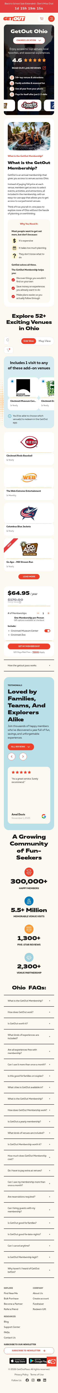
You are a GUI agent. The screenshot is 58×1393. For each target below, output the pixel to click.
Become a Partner (13, 1304)
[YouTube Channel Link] (39, 1380)
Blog (6, 1321)
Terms (35, 652)
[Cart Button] (41, 18)
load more (29, 576)
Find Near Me (11, 1293)
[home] (14, 18)
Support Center (12, 1327)
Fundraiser (38, 1304)
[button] (51, 18)
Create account (41, 1298)
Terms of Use (37, 1374)
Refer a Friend (11, 1309)
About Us (38, 1293)
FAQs (7, 1332)
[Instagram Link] (33, 1380)
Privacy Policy (21, 1374)
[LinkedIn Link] (45, 1380)
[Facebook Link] (27, 1380)
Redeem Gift (39, 1309)
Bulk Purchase (11, 1298)
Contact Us (10, 1337)
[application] (51, 1361)
